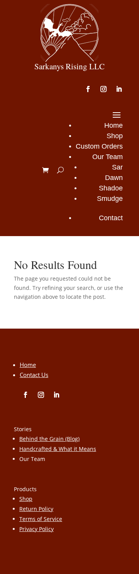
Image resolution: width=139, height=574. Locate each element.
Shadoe (111, 188)
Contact (111, 218)
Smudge (110, 198)
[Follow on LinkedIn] (119, 89)
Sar (117, 167)
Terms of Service (40, 519)
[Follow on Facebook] (88, 89)
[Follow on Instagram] (103, 89)
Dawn (114, 178)
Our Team (107, 157)
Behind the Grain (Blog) (49, 438)
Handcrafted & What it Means (57, 448)
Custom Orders (99, 146)
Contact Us (34, 375)
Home (113, 125)
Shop (115, 136)
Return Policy (36, 508)
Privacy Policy (36, 529)
